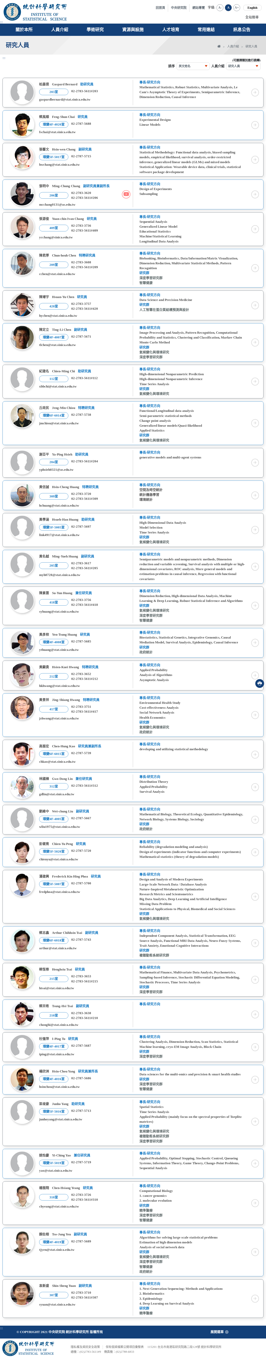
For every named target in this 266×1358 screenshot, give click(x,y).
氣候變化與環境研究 (154, 352)
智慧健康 (146, 283)
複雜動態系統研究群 (154, 955)
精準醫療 (146, 1210)
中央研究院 (179, 7)
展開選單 (217, 1332)
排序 (171, 66)
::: (1, 22)
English (252, 7)
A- (220, 7)
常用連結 (206, 29)
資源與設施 (133, 29)
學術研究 (95, 29)
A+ (237, 7)
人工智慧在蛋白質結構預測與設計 (164, 310)
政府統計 (146, 652)
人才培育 (170, 29)
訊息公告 (241, 29)
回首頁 (160, 7)
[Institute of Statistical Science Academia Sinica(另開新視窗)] (45, 16)
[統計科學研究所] (45, 7)
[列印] (259, 683)
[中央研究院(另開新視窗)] (12, 12)
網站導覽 (198, 7)
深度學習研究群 (151, 278)
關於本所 (24, 29)
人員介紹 (59, 29)
